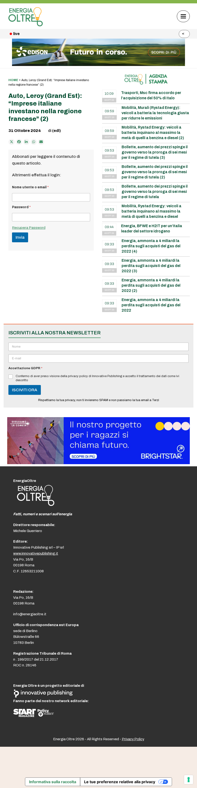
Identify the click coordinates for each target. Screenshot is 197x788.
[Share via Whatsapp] (34, 142)
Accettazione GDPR (25, 368)
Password (21, 207)
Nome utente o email (30, 187)
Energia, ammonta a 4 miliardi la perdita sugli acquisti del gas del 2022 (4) (151, 246)
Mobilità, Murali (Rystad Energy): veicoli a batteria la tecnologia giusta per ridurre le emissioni (155, 113)
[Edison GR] (98, 65)
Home (13, 80)
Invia (20, 237)
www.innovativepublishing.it (35, 553)
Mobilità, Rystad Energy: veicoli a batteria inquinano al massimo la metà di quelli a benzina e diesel (151, 211)
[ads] (98, 463)
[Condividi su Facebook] (19, 142)
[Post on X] (11, 142)
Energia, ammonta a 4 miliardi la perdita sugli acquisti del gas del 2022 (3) (151, 265)
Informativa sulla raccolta (52, 781)
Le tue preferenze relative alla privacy (119, 781)
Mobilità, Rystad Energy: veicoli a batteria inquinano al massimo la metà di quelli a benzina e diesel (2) (153, 132)
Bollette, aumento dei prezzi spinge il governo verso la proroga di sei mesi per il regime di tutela (155, 191)
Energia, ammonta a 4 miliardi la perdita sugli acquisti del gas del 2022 (151, 305)
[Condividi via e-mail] (41, 142)
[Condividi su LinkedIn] (26, 142)
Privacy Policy (133, 739)
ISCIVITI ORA (24, 390)
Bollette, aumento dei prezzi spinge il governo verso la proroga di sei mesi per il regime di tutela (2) (155, 172)
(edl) (56, 131)
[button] (183, 16)
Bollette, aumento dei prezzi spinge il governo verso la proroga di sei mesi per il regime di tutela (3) (155, 152)
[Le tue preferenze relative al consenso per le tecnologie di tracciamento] (188, 779)
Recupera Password (28, 228)
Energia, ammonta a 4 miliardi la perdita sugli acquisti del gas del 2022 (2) (151, 285)
